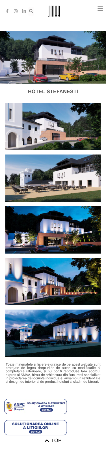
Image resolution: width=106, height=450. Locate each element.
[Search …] (31, 11)
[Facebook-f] (7, 11)
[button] (100, 8)
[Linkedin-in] (24, 11)
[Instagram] (15, 11)
